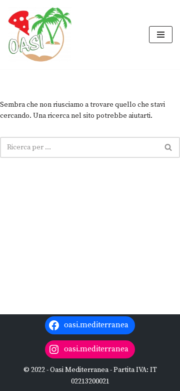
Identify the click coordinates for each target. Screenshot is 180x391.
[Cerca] (169, 147)
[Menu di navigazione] (160, 34)
